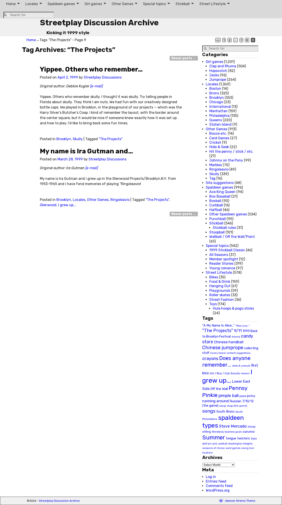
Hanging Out (219, 286)
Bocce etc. (218, 133)
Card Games (219, 138)
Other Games (122, 4)
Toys (213, 304)
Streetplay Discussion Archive (99, 22)
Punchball (217, 219)
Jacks (214, 75)
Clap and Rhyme (222, 66)
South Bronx (225, 411)
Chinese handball (228, 342)
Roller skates (219, 295)
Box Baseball (219, 196)
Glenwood (48, 205)
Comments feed (219, 486)
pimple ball (229, 395)
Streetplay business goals (227, 431)
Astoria (236, 336)
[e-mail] (96, 86)
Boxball (215, 201)
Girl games (93, 4)
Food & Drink (219, 281)
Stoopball (217, 232)
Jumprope (217, 79)
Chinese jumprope (222, 347)
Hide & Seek (219, 147)
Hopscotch (218, 71)
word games (233, 448)
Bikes (213, 277)
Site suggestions (220, 183)
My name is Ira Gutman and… (86, 151)
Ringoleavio (120, 200)
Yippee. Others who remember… (91, 69)
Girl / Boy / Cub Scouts (225, 373)
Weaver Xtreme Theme (240, 500)
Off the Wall (219, 389)
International (220, 107)
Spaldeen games (61, 4)
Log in (211, 477)
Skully (78, 139)
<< (217, 40)
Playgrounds (219, 290)
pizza (242, 396)
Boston (215, 88)
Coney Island (218, 352)
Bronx (214, 93)
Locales (31, 4)
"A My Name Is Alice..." (218, 325)
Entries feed (216, 481)
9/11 (238, 330)
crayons (210, 358)
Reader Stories (221, 263)
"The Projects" (110, 139)
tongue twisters (238, 438)
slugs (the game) (237, 405)
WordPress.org (218, 490)
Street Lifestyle (212, 4)
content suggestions (238, 352)
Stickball (183, 4)
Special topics (154, 4)
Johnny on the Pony (226, 160)
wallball (222, 443)
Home (11, 4)
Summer (213, 437)
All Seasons (218, 255)
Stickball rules (224, 228)
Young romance (222, 268)
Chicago (216, 102)
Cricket (215, 142)
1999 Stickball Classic (227, 250)
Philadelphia (219, 116)
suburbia (249, 431)
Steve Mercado (233, 426)
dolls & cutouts (241, 365)
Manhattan (218, 111)
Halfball (215, 210)
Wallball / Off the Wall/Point (232, 237)
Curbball (216, 205)
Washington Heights (240, 443)
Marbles (215, 165)
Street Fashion (221, 299)
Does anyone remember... (226, 361)
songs (208, 411)
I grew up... (67, 205)
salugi (222, 405)
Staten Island (220, 124)
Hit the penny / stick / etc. (231, 151)
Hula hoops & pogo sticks (233, 308)
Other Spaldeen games (228, 214)
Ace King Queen (222, 192)
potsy (251, 396)
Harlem (245, 373)
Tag (212, 178)
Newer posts (183, 58)
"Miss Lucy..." (243, 325)
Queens (215, 120)
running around (215, 401)
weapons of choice (213, 448)
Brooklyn (63, 139)
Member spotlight (223, 259)
